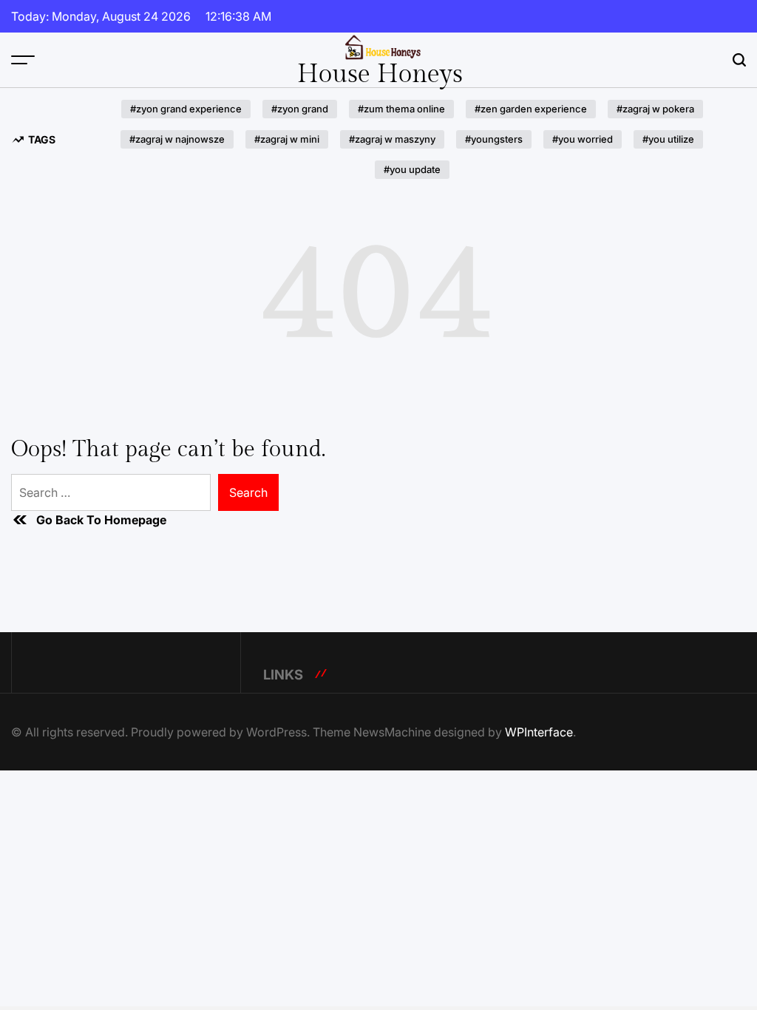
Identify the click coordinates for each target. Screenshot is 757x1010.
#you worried (582, 139)
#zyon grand (299, 109)
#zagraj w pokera (655, 109)
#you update (412, 169)
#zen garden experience (531, 109)
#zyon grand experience (186, 109)
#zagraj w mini (286, 139)
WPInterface (539, 732)
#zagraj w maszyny (392, 139)
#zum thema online (401, 109)
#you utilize (668, 139)
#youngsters (494, 139)
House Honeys (380, 74)
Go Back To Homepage (101, 519)
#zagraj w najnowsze (177, 139)
